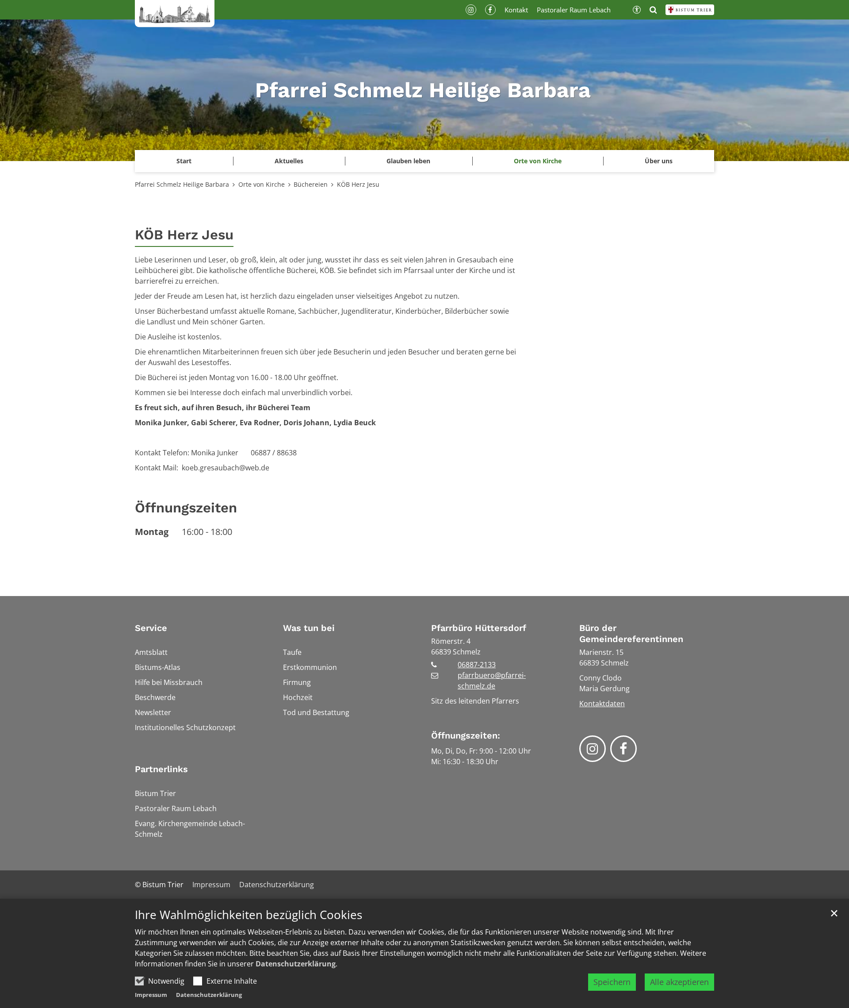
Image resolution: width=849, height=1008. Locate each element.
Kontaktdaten (602, 703)
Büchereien (311, 184)
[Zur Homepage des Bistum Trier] (689, 9)
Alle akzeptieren (679, 982)
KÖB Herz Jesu (358, 184)
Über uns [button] (659, 161)
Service (151, 628)
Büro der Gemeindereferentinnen (631, 633)
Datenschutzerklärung (296, 964)
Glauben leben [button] (408, 161)
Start (183, 161)
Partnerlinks (161, 769)
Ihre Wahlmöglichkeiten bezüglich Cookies (248, 915)
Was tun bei (309, 628)
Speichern (612, 982)
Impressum (151, 995)
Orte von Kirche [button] (538, 161)
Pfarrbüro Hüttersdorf (478, 628)
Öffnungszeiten (186, 508)
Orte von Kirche (261, 184)
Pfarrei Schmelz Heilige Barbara (182, 184)
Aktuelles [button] (289, 161)
